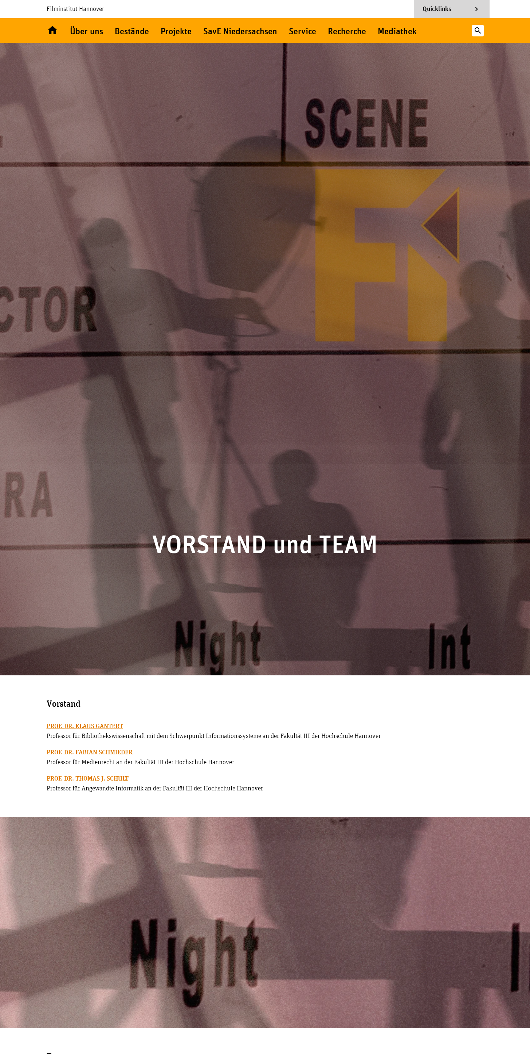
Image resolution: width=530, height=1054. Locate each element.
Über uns (86, 32)
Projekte (176, 32)
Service (302, 32)
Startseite (52, 30)
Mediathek (397, 32)
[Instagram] (438, 30)
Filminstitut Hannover (75, 9)
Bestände (132, 32)
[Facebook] (453, 30)
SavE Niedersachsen (240, 32)
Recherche (347, 32)
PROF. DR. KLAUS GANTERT (85, 726)
